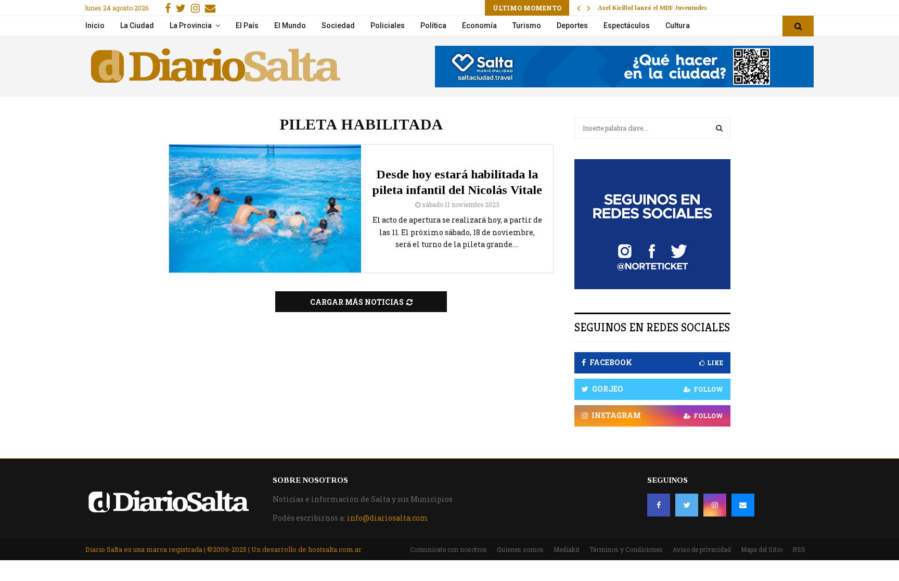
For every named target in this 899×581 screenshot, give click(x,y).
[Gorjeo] (686, 505)
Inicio (95, 25)
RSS (798, 549)
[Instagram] (714, 505)
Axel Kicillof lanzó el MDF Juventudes (652, 7)
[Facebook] (658, 505)
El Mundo (290, 25)
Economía (479, 25)
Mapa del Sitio (761, 549)
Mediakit (567, 549)
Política (433, 25)
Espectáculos (626, 25)
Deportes (572, 25)
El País (247, 25)
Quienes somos (520, 549)
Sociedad (338, 25)
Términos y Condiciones (626, 549)
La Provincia (191, 25)
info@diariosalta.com (387, 518)
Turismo (526, 25)
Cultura (677, 25)
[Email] (742, 505)
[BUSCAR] (719, 128)
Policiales (387, 25)
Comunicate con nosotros (448, 549)
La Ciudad (137, 25)
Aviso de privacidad (702, 549)
